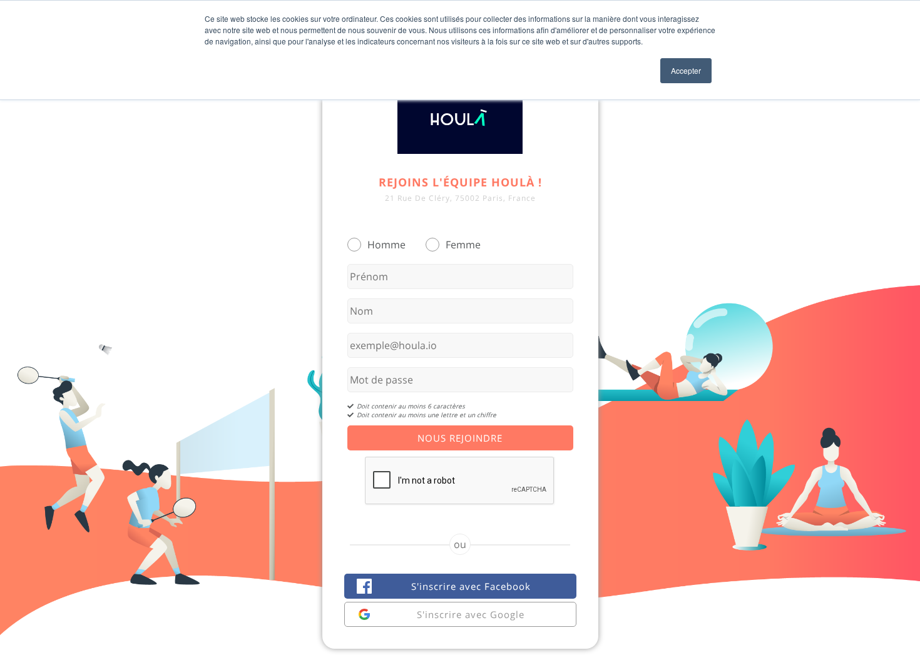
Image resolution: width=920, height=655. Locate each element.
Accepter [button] (686, 70)
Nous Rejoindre (460, 438)
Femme (463, 244)
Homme (386, 244)
